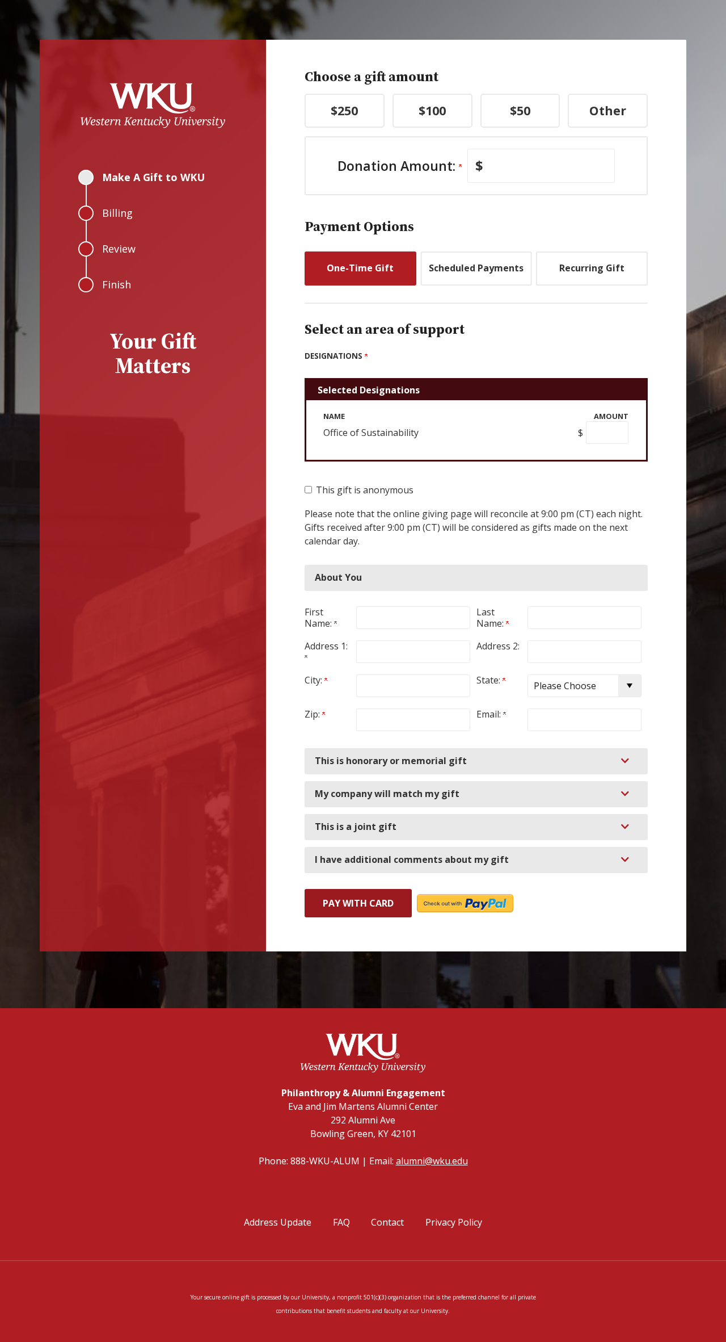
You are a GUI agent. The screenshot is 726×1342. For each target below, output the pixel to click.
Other (607, 110)
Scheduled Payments (476, 268)
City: (314, 680)
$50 (520, 110)
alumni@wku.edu (432, 1161)
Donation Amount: (398, 166)
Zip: (313, 714)
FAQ (341, 1222)
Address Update (277, 1222)
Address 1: (327, 646)
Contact (387, 1222)
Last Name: (491, 618)
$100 (432, 110)
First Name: (319, 618)
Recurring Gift (591, 268)
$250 (344, 110)
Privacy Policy (453, 1222)
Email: (489, 714)
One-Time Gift (360, 268)
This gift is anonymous (364, 490)
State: (489, 680)
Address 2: (498, 646)
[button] (476, 761)
